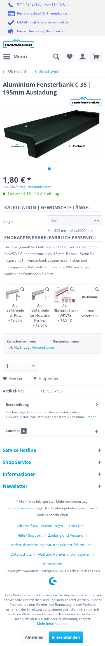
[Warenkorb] (96, 56)
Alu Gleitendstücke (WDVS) (64, 310)
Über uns (76, 525)
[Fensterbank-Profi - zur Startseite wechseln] (19, 43)
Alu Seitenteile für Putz (15, 310)
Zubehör (15, 430)
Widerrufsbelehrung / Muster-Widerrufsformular (50, 544)
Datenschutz (21, 554)
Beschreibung (17, 404)
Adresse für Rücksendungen (40, 525)
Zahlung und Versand (65, 535)
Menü (20, 56)
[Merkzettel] (69, 56)
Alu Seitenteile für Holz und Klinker (40, 313)
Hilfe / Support (29, 535)
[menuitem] (15, 56)
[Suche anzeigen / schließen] (55, 56)
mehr (91, 416)
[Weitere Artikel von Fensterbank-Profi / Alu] (86, 101)
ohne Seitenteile (89, 313)
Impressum (52, 563)
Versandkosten (19, 508)
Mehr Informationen (52, 623)
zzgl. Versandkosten (35, 186)
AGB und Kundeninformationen (64, 554)
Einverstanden (66, 637)
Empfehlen (49, 378)
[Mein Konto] (82, 56)
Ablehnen (34, 637)
